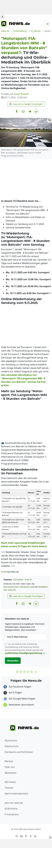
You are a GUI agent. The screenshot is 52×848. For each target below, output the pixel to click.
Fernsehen (18, 579)
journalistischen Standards (16, 586)
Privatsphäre (12, 814)
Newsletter (11, 772)
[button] (26, 104)
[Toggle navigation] (47, 23)
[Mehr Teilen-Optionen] (36, 111)
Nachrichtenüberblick (16, 793)
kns (3, 571)
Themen (9, 787)
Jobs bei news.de (14, 802)
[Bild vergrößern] (49, 120)
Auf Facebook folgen (19, 686)
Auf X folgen (15, 692)
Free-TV (28, 579)
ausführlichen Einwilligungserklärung (23, 653)
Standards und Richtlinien (19, 752)
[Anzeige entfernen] (50, 837)
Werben (9, 761)
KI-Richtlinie (11, 808)
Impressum (11, 740)
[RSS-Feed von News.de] (35, 835)
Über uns (10, 767)
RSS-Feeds (10, 782)
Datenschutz (11, 746)
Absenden (12, 660)
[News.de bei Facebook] (26, 835)
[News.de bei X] (30, 835)
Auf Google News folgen (21, 698)
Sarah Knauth (21, 94)
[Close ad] (2, 16)
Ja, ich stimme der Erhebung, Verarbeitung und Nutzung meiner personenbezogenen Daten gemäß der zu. (25, 648)
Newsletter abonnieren (21, 704)
